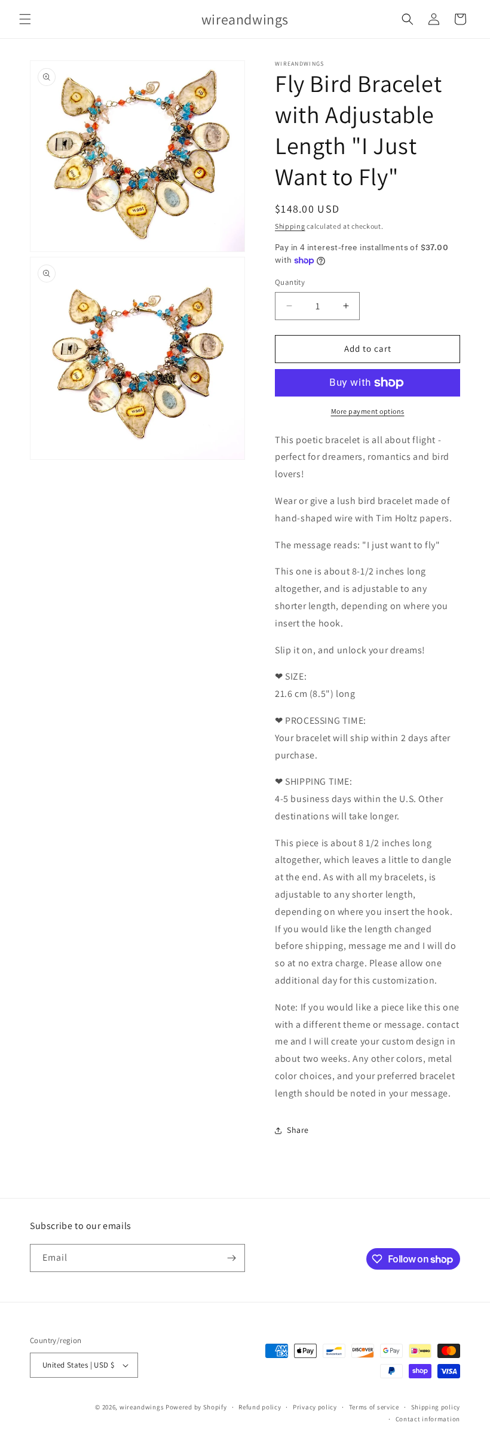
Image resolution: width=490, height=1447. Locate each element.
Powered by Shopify (196, 1407)
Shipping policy (436, 1407)
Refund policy (259, 1407)
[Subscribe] (231, 1258)
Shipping (290, 226)
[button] (25, 19)
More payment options (368, 411)
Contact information (428, 1419)
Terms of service (374, 1407)
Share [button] (298, 1130)
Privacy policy (315, 1407)
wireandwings (142, 1407)
